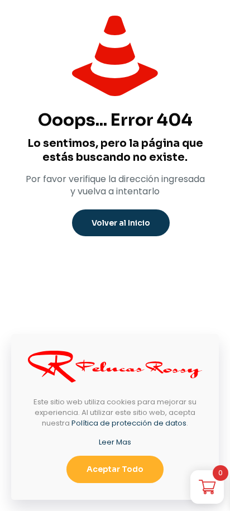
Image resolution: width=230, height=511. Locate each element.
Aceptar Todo (115, 469)
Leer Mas (115, 442)
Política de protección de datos (128, 423)
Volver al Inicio (121, 223)
